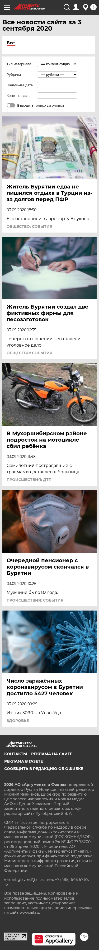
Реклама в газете (23, 761)
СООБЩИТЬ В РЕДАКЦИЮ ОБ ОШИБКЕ (43, 768)
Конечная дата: (19, 96)
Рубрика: (14, 75)
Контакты (15, 754)
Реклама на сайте (51, 754)
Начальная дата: (20, 85)
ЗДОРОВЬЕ (18, 720)
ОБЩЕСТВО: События (29, 226)
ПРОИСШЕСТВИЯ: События (35, 600)
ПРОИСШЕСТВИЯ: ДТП (29, 479)
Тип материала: (19, 64)
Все (11, 42)
